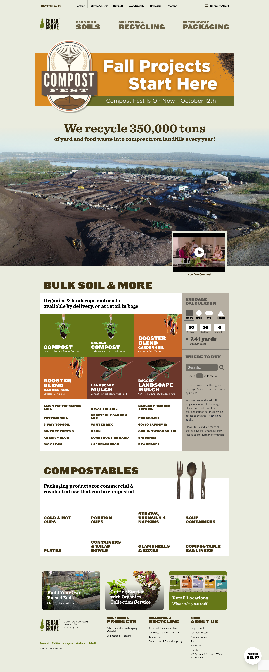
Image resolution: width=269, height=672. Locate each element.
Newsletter (196, 645)
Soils (88, 26)
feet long (205, 332)
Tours (193, 641)
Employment (197, 628)
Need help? (253, 655)
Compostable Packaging (119, 635)
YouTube (80, 643)
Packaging (206, 26)
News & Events (199, 636)
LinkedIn (92, 643)
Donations (196, 650)
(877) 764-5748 (51, 5)
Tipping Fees (155, 636)
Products (122, 620)
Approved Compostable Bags (164, 632)
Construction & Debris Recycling (165, 641)
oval (209, 317)
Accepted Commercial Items (163, 628)
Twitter (56, 643)
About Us (204, 620)
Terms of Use (57, 648)
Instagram (67, 643)
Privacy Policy (45, 648)
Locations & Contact (201, 632)
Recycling (141, 26)
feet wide (191, 332)
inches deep (219, 332)
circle (199, 317)
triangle (221, 317)
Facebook (45, 643)
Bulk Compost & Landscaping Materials (122, 630)
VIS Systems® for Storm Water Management (207, 656)
